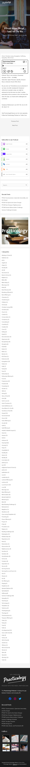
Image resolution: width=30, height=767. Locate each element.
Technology (5, 603)
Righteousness (5, 549)
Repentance (5, 539)
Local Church (5, 484)
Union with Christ (6, 632)
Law (3, 475)
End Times (4, 356)
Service (4, 566)
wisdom (4, 642)
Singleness (5, 585)
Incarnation (5, 460)
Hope (3, 447)
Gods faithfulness (6, 406)
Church (3, 312)
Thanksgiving (5, 610)
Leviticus (4, 482)
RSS (16, 81)
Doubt (3, 346)
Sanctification (5, 556)
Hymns (3, 455)
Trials (3, 620)
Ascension (4, 272)
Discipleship (5, 341)
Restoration (5, 544)
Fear (3, 371)
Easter (3, 349)
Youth (3, 660)
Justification (5, 472)
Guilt (3, 425)
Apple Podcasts (12, 79)
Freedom (4, 383)
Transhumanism (6, 615)
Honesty (4, 445)
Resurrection (5, 546)
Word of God (5, 647)
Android (8, 81)
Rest (3, 541)
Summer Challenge (7, 595)
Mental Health (5, 497)
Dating (3, 331)
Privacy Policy (21, 762)
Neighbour (4, 509)
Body (3, 287)
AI (2, 260)
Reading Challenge (7, 531)
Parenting (4, 516)
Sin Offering (5, 581)
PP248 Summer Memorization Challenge (12, 207)
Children (4, 302)
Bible (3, 280)
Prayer (3, 521)
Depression (5, 339)
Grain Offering (5, 420)
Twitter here (23, 115)
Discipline (4, 344)
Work (3, 652)
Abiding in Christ (6, 255)
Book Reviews (5, 290)
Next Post (15, 125)
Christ (3, 56)
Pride (3, 524)
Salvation (4, 554)
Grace (3, 418)
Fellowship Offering (7, 376)
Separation (5, 563)
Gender (4, 388)
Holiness (4, 440)
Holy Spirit (4, 442)
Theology (4, 613)
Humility (4, 452)
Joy (2, 465)
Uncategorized (5, 630)
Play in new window (12, 75)
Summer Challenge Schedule (9, 210)
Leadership (5, 477)
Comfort (4, 314)
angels (3, 262)
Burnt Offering (5, 294)
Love (3, 487)
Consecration (5, 317)
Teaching (4, 600)
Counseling (5, 322)
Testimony (4, 608)
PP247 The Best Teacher (8, 721)
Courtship (4, 324)
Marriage (4, 489)
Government (5, 415)
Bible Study (5, 282)
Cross (3, 329)
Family (3, 368)
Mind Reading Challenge (8, 504)
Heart (3, 433)
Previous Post (15, 121)
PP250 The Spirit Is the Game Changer (11, 202)
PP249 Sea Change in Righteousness (11, 205)
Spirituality (4, 590)
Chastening (5, 299)
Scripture (4, 561)
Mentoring (4, 499)
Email (12, 81)
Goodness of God (6, 410)
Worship (4, 657)
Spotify (18, 79)
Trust (3, 625)
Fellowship (4, 373)
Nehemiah (4, 507)
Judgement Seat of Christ (8, 467)
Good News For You (7, 408)
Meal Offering (5, 492)
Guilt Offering (5, 428)
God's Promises (6, 403)
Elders (3, 351)
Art (2, 270)
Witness (4, 645)
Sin (2, 578)
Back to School (5, 275)
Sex (3, 573)
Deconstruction (6, 336)
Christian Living (9, 56)
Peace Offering (6, 519)
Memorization (5, 494)
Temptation (4, 605)
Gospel (3, 413)
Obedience (4, 512)
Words (3, 650)
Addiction (4, 257)
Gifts (3, 391)
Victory (3, 637)
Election (4, 354)
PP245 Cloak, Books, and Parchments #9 (12, 725)
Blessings (4, 285)
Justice (3, 470)
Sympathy (4, 57)
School (3, 558)
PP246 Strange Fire (7, 723)
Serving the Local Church (8, 571)
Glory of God (5, 396)
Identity (4, 457)
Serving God (5, 568)
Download (20, 75)
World (3, 655)
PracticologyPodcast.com (11, 113)
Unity (3, 635)
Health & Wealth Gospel (8, 430)
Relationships (5, 536)
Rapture (4, 529)
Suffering (22, 56)
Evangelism (17, 56)
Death (3, 334)
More (19, 81)
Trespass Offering (6, 618)
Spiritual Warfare (6, 588)
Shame (3, 576)
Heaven (4, 435)
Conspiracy (5, 319)
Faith (3, 366)
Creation (4, 327)
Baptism (4, 277)
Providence (5, 526)
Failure (3, 364)
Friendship (4, 386)
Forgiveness (5, 381)
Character (4, 297)
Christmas (4, 309)
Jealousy (4, 462)
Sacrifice (4, 551)
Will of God (10, 57)
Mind (3, 502)
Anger (3, 265)
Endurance (4, 359)
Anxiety (4, 267)
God (3, 398)
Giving (3, 393)
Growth (4, 423)
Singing (4, 583)
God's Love (5, 401)
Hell (3, 438)
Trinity (3, 623)
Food (3, 378)
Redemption (5, 534)
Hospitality (4, 450)
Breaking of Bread (6, 292)
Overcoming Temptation (8, 514)
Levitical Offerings (6, 479)
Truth (3, 627)
